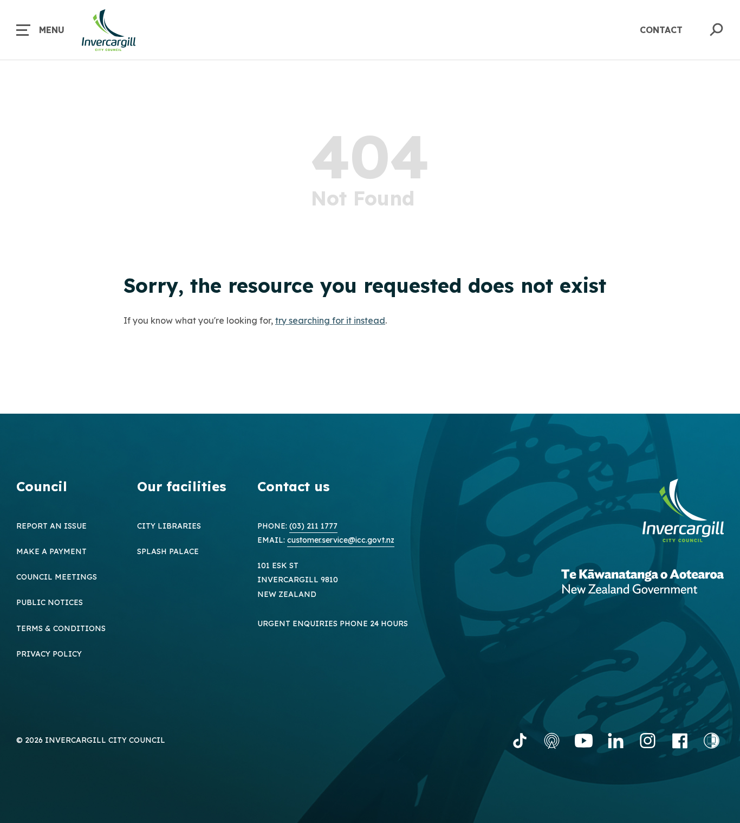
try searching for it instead (330, 320)
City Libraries (169, 526)
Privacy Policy (49, 654)
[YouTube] (584, 740)
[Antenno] (552, 740)
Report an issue (51, 526)
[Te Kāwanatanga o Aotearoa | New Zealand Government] (642, 582)
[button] (40, 29)
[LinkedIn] (615, 740)
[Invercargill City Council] (683, 512)
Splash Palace (168, 551)
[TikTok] (520, 740)
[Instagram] (647, 740)
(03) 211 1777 (313, 526)
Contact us (293, 486)
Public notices (49, 602)
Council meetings (56, 577)
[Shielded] (711, 740)
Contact (661, 29)
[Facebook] (679, 740)
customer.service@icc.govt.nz (340, 540)
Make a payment (51, 551)
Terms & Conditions (61, 628)
